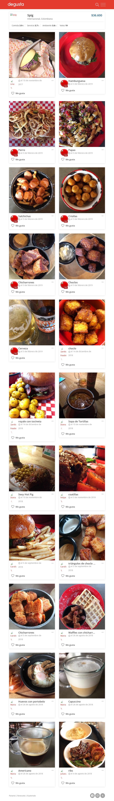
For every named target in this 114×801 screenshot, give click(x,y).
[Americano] (32, 745)
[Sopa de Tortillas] (82, 395)
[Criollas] (82, 190)
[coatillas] (82, 468)
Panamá (12, 795)
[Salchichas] (32, 190)
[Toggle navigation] (103, 4)
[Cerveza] (32, 322)
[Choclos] (82, 256)
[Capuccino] (82, 675)
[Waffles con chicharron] (82, 607)
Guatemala (31, 795)
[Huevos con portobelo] (32, 675)
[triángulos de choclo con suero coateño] (82, 537)
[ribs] (82, 745)
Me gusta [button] (20, 93)
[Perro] (32, 124)
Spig (30, 15)
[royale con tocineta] (32, 395)
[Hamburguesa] (82, 55)
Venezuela (21, 795)
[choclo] (82, 322)
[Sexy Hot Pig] (32, 468)
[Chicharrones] (32, 256)
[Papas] (82, 124)
